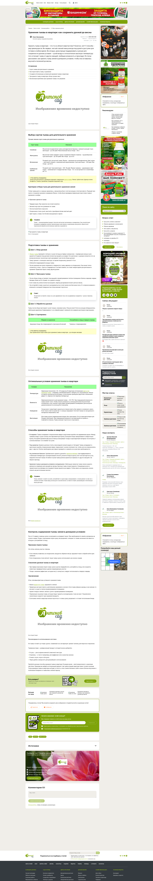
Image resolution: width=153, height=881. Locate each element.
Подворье (98, 879)
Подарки (66, 863)
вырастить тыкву (39, 584)
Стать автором (63, 2)
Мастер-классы (108, 393)
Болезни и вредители (48, 873)
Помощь (86, 863)
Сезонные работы (30, 877)
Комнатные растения (107, 443)
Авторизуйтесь (32, 805)
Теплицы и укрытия (48, 879)
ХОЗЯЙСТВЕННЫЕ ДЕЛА (92, 21)
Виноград (115, 443)
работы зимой (42, 736)
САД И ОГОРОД (59, 21)
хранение (35, 736)
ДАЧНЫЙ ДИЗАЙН (80, 21)
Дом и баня (98, 873)
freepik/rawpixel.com (35, 520)
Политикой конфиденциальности (53, 728)
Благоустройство (100, 875)
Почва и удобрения (48, 875)
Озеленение (81, 877)
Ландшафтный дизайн (115, 441)
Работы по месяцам (30, 875)
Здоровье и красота (118, 875)
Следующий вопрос (33, 778)
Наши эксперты (108, 433)
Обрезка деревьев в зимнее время (113, 224)
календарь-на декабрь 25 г (111, 238)
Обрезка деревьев (109, 226)
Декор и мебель (82, 875)
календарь (106, 240)
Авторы (56, 2)
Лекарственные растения (67, 879)
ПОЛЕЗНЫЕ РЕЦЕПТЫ (105, 21)
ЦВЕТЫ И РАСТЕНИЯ (69, 21)
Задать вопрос (89, 681)
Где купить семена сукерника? (112, 221)
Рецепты (73, 863)
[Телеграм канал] (120, 3)
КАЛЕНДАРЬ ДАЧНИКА (48, 21)
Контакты (101, 863)
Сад (103, 441)
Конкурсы (58, 863)
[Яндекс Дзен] (126, 3)
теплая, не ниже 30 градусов (37, 774)
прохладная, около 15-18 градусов (39, 770)
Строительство (105, 460)
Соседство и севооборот (49, 877)
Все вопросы (120, 247)
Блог (45, 2)
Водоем (80, 873)
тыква (30, 736)
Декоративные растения (67, 873)
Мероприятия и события (32, 879)
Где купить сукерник (109, 231)
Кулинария (112, 460)
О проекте (93, 863)
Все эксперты (107, 525)
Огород (107, 441)
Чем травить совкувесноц (111, 228)
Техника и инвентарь (101, 877)
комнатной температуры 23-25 (38, 772)
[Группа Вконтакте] (122, 3)
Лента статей (39, 2)
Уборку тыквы (33, 254)
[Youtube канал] (124, 3)
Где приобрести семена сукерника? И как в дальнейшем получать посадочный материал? (115, 234)
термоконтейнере (71, 453)
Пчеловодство (122, 462)
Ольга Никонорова (38, 37)
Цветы (122, 441)
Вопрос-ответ (50, 2)
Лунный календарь (30, 873)
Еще (122, 96)
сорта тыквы (68, 179)
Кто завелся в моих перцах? (111, 242)
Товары (80, 863)
